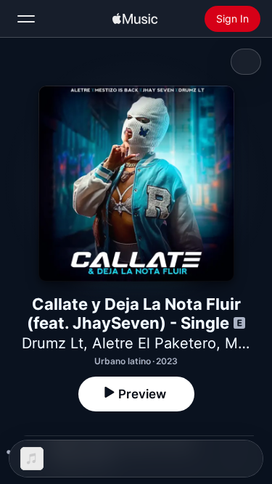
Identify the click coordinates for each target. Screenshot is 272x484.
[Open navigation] (26, 19)
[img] (134, 18)
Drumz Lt (52, 343)
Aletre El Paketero (154, 343)
